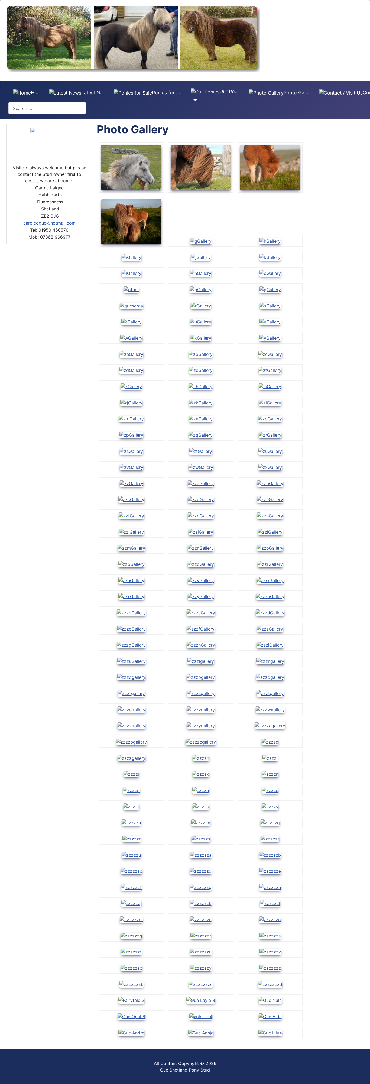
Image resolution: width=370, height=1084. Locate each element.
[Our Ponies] (194, 100)
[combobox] (47, 108)
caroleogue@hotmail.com (49, 223)
